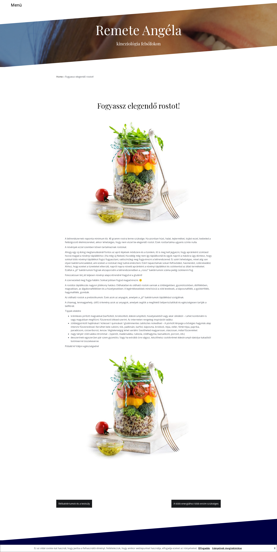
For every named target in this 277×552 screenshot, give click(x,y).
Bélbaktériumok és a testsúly (74, 503)
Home (59, 76)
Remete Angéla (139, 29)
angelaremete (141, 113)
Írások (152, 113)
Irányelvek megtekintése (227, 548)
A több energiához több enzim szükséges (196, 503)
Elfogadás (204, 548)
